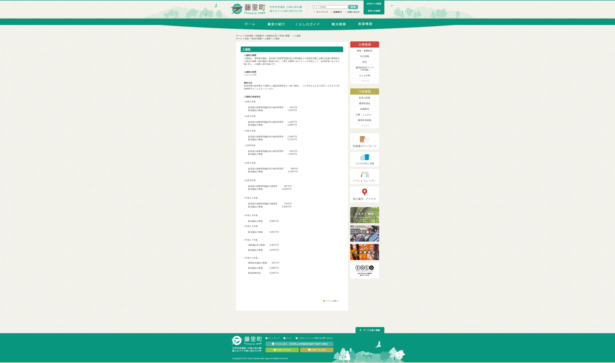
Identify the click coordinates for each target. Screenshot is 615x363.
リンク (289, 338)
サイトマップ (273, 338)
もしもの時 (364, 75)
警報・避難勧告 (365, 50)
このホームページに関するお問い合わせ (315, 338)
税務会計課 (271, 35)
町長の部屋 (364, 97)
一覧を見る (364, 81)
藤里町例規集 (364, 120)
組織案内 (260, 35)
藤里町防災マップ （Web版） (365, 68)
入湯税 (267, 38)
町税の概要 (285, 35)
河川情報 (364, 56)
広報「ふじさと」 (365, 114)
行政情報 (249, 35)
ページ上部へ (332, 301)
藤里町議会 (364, 103)
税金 (247, 38)
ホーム (239, 35)
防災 (364, 62)
